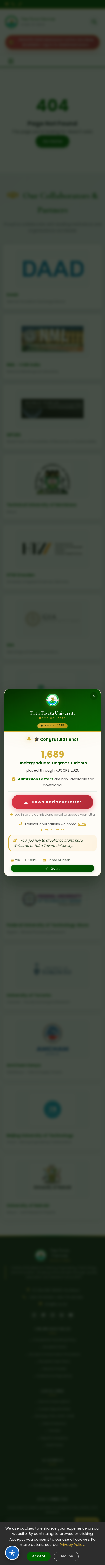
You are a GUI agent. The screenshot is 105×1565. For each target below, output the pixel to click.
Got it (55, 868)
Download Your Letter (56, 802)
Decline (66, 1556)
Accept (38, 1556)
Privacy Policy (72, 1544)
